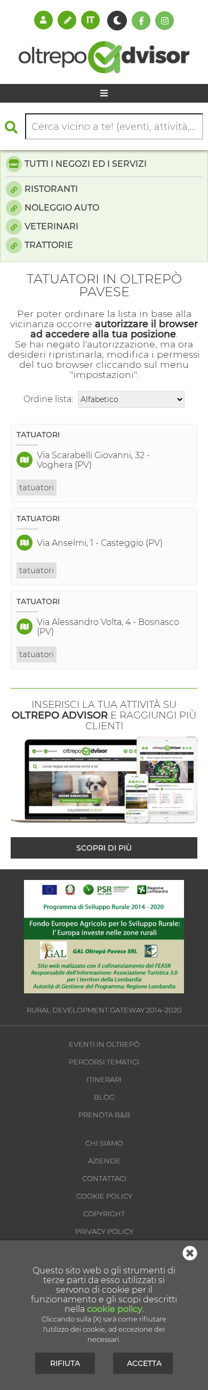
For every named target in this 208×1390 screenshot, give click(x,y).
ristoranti (51, 189)
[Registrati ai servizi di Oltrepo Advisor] (67, 20)
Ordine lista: (48, 399)
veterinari (51, 226)
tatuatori (36, 487)
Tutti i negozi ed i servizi (86, 164)
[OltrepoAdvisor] (104, 70)
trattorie (49, 245)
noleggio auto (62, 208)
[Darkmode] (117, 21)
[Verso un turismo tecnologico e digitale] (104, 990)
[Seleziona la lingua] (90, 20)
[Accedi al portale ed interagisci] (43, 20)
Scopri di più (104, 848)
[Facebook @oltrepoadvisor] (141, 21)
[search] (14, 127)
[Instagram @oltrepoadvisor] (164, 21)
